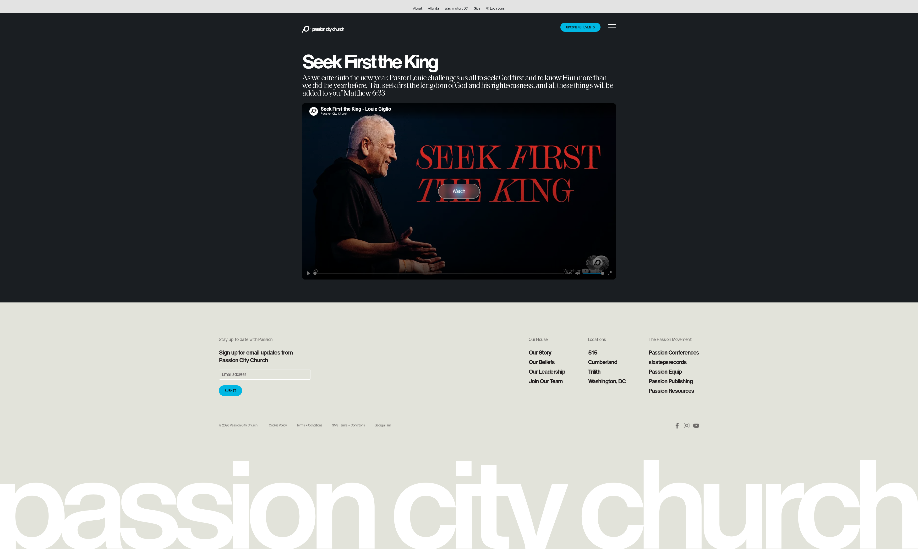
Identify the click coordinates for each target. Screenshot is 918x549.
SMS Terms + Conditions (348, 425)
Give (477, 8)
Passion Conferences (674, 352)
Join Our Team (546, 381)
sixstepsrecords (667, 362)
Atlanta (433, 8)
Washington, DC (456, 8)
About (417, 8)
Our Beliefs (542, 362)
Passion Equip (665, 371)
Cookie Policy (278, 425)
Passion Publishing (671, 381)
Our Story (540, 352)
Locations (497, 9)
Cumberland (602, 362)
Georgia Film (383, 425)
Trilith (594, 371)
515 (592, 352)
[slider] (438, 273)
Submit (230, 391)
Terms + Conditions (309, 425)
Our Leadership (547, 371)
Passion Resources (671, 390)
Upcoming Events (580, 27)
